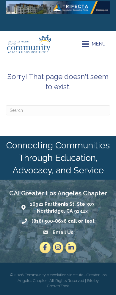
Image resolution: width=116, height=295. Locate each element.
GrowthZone (58, 286)
